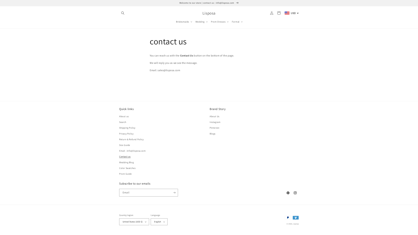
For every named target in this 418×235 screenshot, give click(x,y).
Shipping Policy (127, 127)
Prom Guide (125, 173)
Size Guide (124, 145)
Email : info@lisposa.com (132, 150)
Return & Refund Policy (131, 139)
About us (124, 116)
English (157, 221)
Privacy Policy (126, 133)
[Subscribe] (174, 192)
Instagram (215, 122)
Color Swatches (127, 168)
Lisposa (296, 224)
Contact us (125, 156)
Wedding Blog (126, 162)
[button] (122, 13)
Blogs (213, 133)
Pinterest (214, 127)
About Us (214, 116)
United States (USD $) (133, 221)
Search (122, 122)
